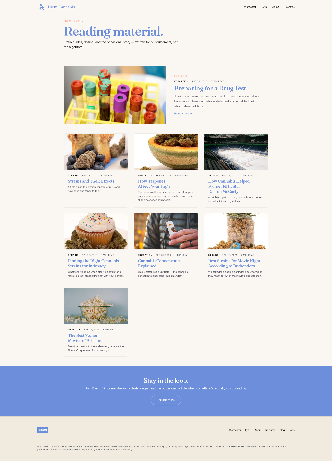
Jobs (292, 430)
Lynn (264, 6)
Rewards (290, 6)
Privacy (140, 446)
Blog (282, 430)
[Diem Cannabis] (42, 430)
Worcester (250, 6)
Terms (148, 446)
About (275, 6)
